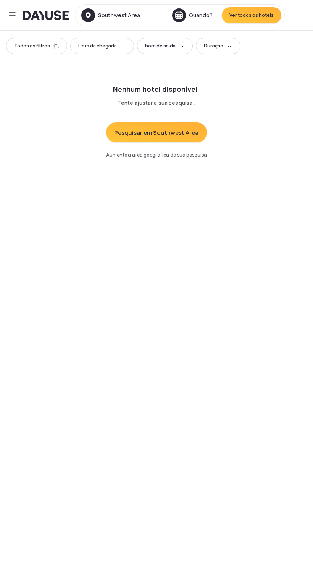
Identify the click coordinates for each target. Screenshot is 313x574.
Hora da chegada (97, 45)
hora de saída (160, 45)
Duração (213, 45)
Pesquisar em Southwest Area (156, 133)
